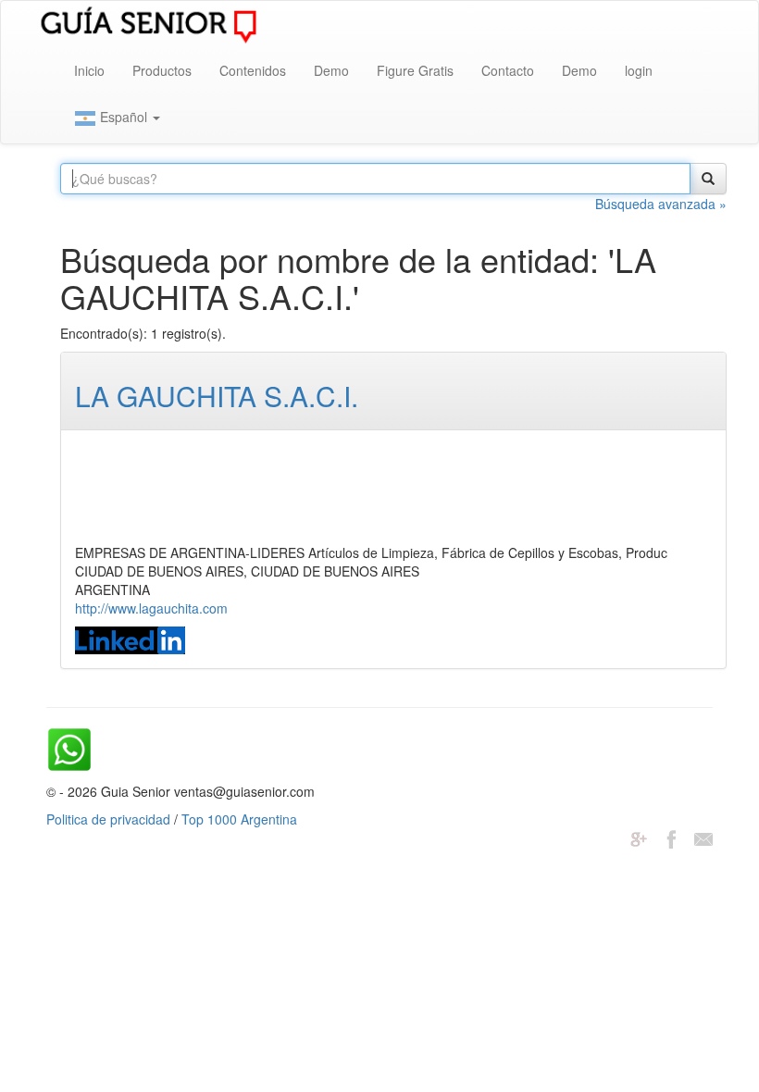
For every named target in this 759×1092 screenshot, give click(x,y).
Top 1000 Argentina (239, 819)
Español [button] (123, 116)
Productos (162, 70)
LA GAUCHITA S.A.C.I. (216, 396)
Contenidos (252, 70)
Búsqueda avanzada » (661, 203)
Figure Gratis (415, 70)
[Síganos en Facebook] (671, 837)
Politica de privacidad (108, 819)
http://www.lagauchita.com (151, 608)
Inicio (89, 70)
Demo (331, 70)
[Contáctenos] (703, 837)
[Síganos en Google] (638, 837)
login (639, 70)
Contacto (507, 70)
